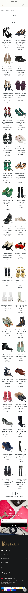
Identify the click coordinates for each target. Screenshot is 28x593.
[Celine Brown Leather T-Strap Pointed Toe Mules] (20, 371)
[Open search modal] (19, 4)
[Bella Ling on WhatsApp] (9, 551)
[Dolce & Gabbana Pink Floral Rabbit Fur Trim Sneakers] (7, 396)
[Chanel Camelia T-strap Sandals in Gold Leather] (20, 272)
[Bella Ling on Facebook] (2, 551)
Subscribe (24, 568)
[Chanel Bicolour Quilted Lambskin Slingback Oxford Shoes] (7, 245)
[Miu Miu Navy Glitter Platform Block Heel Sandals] (7, 371)
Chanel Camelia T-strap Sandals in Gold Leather (21, 282)
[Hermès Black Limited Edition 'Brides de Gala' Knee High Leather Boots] (20, 471)
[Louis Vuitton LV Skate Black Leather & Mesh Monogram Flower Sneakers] (20, 59)
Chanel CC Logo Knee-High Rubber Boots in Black (21, 202)
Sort (15, 23)
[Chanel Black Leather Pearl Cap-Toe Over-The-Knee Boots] (20, 446)
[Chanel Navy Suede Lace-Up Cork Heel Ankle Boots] (7, 446)
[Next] (21, 1)
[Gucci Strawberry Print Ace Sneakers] (7, 322)
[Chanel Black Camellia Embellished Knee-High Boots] (20, 421)
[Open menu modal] (25, 4)
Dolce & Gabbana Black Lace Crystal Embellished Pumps (7, 431)
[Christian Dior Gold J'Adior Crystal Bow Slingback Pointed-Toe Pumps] (7, 59)
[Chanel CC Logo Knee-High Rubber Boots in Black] (20, 192)
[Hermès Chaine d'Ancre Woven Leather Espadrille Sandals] (7, 139)
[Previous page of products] (7, 493)
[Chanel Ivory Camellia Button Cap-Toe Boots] (20, 297)
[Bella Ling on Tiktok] (7, 551)
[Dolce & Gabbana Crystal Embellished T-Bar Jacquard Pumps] (7, 112)
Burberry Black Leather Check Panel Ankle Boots (7, 356)
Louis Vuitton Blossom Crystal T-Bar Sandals (7, 42)
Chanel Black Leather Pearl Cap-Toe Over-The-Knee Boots (20, 456)
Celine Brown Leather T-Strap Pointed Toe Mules (21, 381)
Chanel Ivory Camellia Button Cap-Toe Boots (21, 306)
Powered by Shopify (5, 583)
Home (2, 10)
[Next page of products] (21, 493)
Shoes (7, 10)
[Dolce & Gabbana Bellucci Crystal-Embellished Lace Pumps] (20, 112)
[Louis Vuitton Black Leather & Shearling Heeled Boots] (7, 471)
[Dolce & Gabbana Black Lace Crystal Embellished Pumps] (7, 421)
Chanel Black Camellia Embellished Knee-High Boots (21, 431)
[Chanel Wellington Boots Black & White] (7, 272)
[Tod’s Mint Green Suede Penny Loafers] (20, 347)
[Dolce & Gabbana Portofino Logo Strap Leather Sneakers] (20, 139)
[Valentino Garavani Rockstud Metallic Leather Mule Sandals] (20, 219)
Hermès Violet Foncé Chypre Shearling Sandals (20, 95)
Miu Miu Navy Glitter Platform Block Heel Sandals (7, 381)
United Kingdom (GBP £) (8, 578)
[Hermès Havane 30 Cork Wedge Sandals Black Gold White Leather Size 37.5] (20, 165)
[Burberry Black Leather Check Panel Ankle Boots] (7, 347)
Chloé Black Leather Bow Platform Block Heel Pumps (20, 331)
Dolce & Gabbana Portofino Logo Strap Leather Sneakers (20, 148)
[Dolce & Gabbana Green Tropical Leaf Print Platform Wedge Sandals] (7, 165)
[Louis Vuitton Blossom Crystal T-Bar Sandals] (7, 32)
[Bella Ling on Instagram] (5, 551)
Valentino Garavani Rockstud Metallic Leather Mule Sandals (21, 228)
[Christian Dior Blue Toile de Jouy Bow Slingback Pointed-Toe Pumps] (20, 32)
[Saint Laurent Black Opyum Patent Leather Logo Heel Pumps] (7, 219)
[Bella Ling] (4, 5)
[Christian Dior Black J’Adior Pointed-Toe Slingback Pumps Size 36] (7, 85)
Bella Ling (11, 580)
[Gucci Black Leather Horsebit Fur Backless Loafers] (20, 396)
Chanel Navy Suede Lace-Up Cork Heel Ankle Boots (7, 456)
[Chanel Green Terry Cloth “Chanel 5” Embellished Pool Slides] (7, 192)
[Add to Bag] (12, 36)
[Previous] (7, 1)
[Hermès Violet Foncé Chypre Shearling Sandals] (20, 85)
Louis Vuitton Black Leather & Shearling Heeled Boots (7, 480)
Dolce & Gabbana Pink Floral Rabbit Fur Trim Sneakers (7, 406)
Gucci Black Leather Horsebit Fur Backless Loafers (21, 406)
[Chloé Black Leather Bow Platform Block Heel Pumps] (20, 322)
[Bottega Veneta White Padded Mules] (7, 297)
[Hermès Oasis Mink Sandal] (20, 245)
